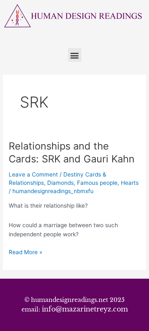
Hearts (130, 182)
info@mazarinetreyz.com (85, 309)
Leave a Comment (33, 174)
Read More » (25, 251)
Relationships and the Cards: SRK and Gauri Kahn (72, 152)
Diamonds (60, 182)
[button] (75, 55)
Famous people (97, 182)
